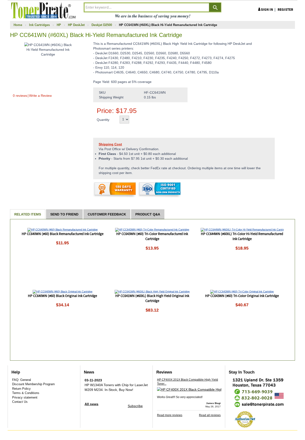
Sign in (267, 9)
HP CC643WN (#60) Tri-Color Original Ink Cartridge (242, 296)
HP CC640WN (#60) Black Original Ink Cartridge (62, 296)
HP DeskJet (76, 25)
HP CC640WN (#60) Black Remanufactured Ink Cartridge (62, 234)
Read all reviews (210, 415)
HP (59, 25)
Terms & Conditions (25, 393)
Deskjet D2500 (102, 25)
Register (285, 9)
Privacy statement (24, 397)
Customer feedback (107, 214)
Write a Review (40, 95)
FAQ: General (21, 380)
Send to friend (64, 214)
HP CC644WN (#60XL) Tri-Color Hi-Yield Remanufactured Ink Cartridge (242, 236)
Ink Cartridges (39, 25)
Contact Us (20, 402)
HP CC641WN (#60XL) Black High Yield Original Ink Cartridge (152, 298)
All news (91, 404)
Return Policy (21, 388)
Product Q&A (147, 214)
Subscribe (135, 406)
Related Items (27, 214)
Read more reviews (169, 415)
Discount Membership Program (33, 384)
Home (18, 25)
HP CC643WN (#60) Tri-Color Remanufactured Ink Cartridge (152, 236)
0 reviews (20, 95)
